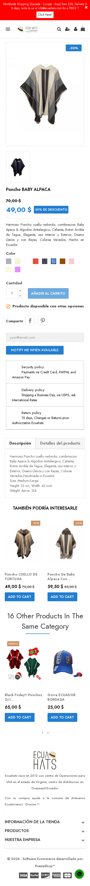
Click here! (45, 15)
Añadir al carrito (48, 293)
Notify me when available (35, 350)
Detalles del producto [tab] (60, 443)
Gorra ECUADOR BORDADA (62, 697)
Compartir (30, 320)
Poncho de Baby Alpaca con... (61, 577)
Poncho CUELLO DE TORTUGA (21, 577)
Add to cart (19, 596)
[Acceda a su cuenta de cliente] (75, 29)
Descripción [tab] (20, 443)
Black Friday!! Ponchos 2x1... (23, 697)
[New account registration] (67, 29)
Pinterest (43, 320)
